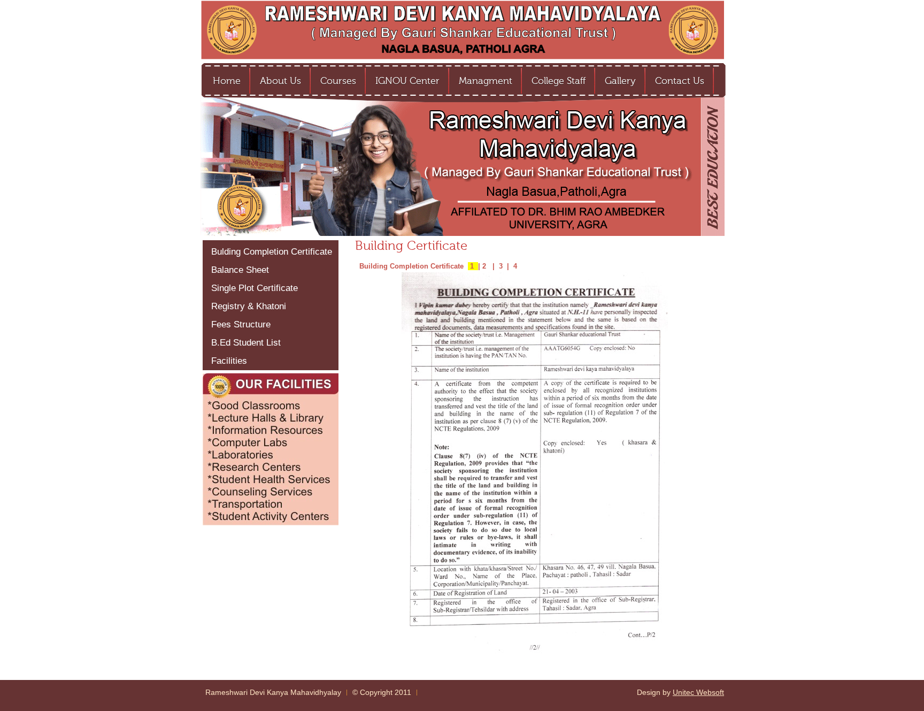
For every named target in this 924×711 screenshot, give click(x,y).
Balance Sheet (240, 270)
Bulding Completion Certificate (271, 252)
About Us (280, 80)
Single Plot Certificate (254, 288)
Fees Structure (241, 324)
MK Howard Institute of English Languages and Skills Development (462, 31)
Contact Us (679, 80)
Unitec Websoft (698, 692)
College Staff (559, 80)
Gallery (620, 80)
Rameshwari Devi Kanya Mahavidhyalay (273, 692)
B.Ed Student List (246, 343)
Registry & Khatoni (248, 306)
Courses (338, 80)
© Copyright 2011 (381, 692)
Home (227, 80)
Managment (485, 80)
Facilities (229, 361)
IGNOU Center (407, 80)
